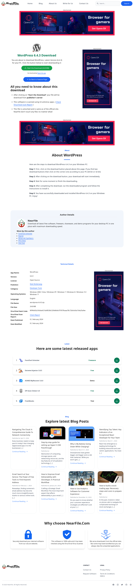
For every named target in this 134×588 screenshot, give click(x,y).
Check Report (35, 315)
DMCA (102, 576)
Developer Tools (36, 288)
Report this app (41, 73)
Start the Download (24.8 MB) (38, 68)
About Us (53, 3)
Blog (41, 3)
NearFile (33, 220)
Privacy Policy (105, 570)
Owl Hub (21, 243)
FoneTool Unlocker (25, 233)
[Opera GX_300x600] (97, 79)
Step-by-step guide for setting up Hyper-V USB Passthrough (51, 445)
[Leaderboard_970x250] (67, 23)
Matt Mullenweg (36, 284)
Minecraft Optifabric (26, 238)
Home (29, 3)
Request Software (89, 574)
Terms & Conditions (107, 574)
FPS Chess (22, 241)
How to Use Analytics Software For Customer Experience (79, 491)
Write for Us (68, 3)
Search (126, 3)
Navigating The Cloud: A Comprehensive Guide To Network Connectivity (22, 432)
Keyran (21, 236)
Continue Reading (18, 451)
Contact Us (83, 3)
